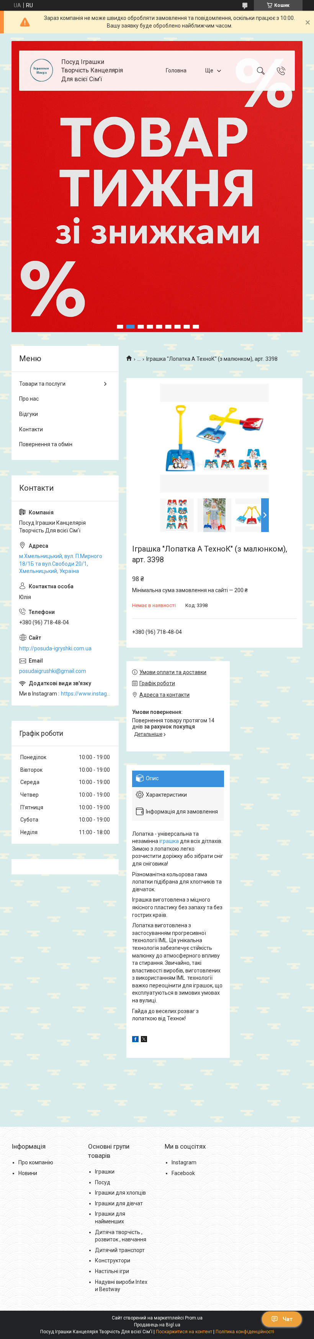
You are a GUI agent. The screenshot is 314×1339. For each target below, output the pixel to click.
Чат (288, 1319)
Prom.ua (194, 1318)
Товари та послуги (42, 384)
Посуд (102, 1182)
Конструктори (112, 1260)
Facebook (183, 1173)
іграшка (169, 841)
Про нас (29, 399)
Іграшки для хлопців (120, 1193)
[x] (144, 1040)
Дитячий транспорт (120, 1250)
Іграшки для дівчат (119, 1203)
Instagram (184, 1162)
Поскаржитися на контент (184, 1331)
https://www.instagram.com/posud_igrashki (86, 694)
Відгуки (28, 414)
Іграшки (104, 1172)
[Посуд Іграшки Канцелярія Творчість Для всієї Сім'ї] (41, 70)
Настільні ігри (112, 1271)
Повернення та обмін (45, 444)
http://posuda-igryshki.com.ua (55, 648)
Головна (176, 70)
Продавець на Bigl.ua (157, 1325)
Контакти (31, 429)
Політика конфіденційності (245, 1331)
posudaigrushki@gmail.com (52, 671)
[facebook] (135, 1040)
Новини (27, 1173)
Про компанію (35, 1162)
